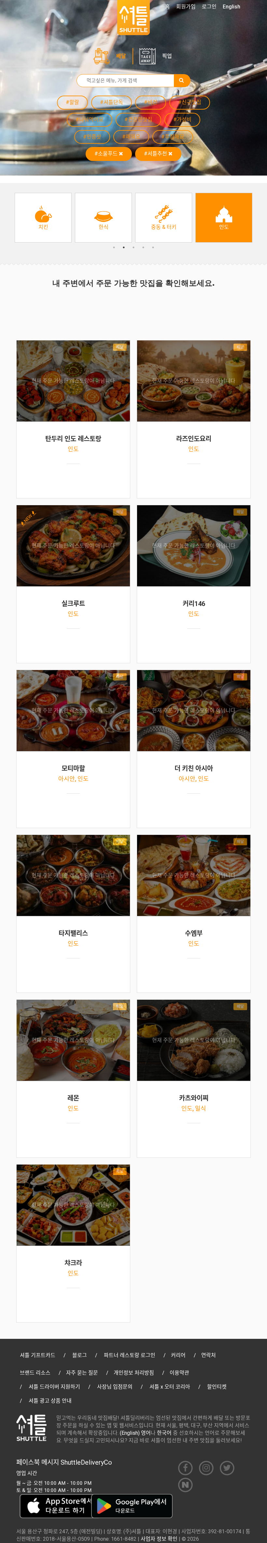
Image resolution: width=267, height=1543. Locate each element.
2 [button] (123, 247)
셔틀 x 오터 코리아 (169, 1387)
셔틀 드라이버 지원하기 (54, 1387)
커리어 (178, 1355)
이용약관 (179, 1373)
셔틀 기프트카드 (37, 1355)
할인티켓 (217, 1387)
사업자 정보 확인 (159, 1539)
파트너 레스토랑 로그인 (129, 1355)
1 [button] (114, 247)
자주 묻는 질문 (82, 1373)
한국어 (164, 1433)
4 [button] (143, 247)
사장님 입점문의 (115, 1387)
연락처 (208, 1355)
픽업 (167, 56)
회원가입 (186, 7)
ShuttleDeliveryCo (86, 1462)
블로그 (79, 1355)
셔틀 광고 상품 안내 (50, 1401)
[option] (43, 218)
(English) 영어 (135, 1433)
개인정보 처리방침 (134, 1373)
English (231, 7)
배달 (121, 56)
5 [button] (153, 247)
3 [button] (133, 247)
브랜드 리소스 (35, 1373)
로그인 (209, 7)
